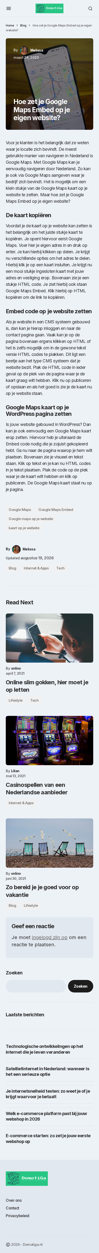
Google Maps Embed (55, 509)
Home (10, 25)
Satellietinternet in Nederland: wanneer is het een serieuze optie (47, 1071)
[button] (9, 8)
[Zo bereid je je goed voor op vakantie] (49, 843)
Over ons (13, 1200)
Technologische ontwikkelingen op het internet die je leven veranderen (44, 1049)
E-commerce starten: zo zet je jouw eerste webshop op (48, 1138)
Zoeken (14, 973)
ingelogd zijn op (50, 937)
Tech (60, 568)
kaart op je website (24, 528)
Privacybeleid (17, 1215)
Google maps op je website (31, 518)
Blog (23, 25)
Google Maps (20, 509)
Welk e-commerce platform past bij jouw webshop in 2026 (46, 1116)
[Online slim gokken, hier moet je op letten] (49, 638)
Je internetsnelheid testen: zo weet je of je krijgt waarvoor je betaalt (48, 1094)
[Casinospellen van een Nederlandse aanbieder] (49, 740)
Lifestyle (16, 700)
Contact (12, 1208)
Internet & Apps (36, 568)
